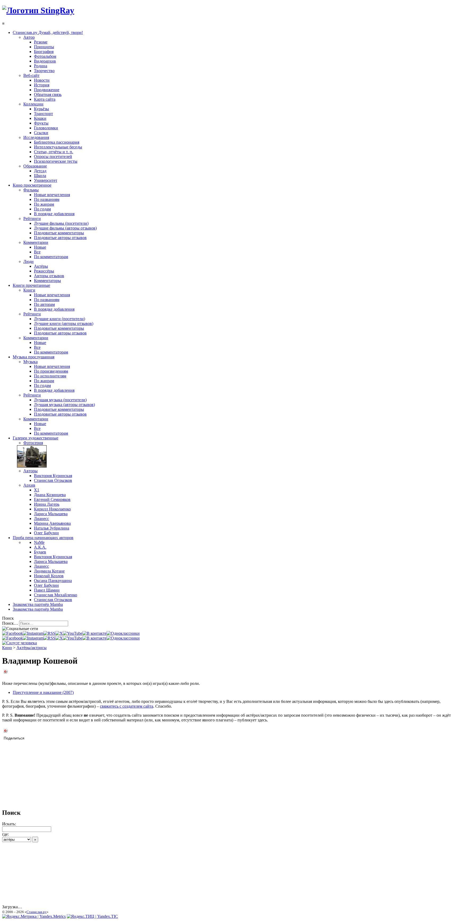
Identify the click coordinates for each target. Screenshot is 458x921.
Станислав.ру (37, 912)
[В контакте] (94, 633)
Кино (7, 647)
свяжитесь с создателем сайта (126, 706)
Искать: (9, 824)
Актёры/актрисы (31, 647)
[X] (59, 633)
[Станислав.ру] (38, 10)
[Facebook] (12, 633)
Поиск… (10, 623)
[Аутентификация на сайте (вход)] (19, 643)
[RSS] (49, 633)
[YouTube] (72, 633)
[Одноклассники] (123, 633)
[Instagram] (33, 633)
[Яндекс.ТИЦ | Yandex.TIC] (92, 916)
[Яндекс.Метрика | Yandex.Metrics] (34, 916)
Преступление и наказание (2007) (43, 692)
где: (5, 834)
